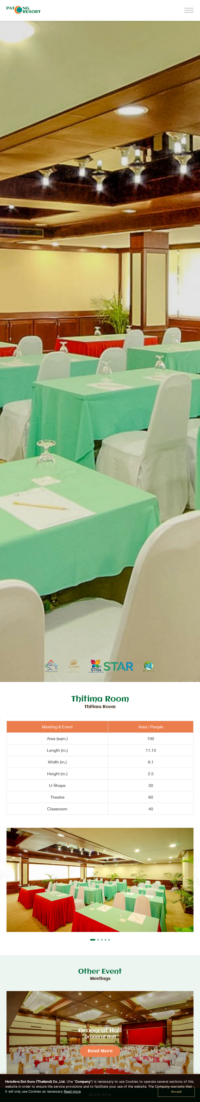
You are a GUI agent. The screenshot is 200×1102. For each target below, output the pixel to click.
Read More (100, 1051)
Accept (176, 1091)
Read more (72, 1091)
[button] (92, 940)
